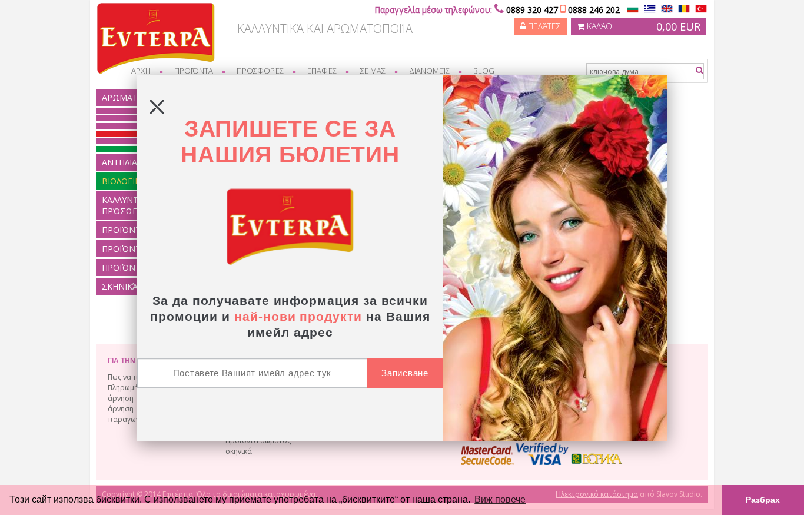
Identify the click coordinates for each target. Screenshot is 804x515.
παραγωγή (126, 419)
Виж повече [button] (500, 499)
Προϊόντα (193, 70)
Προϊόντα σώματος (258, 441)
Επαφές (322, 70)
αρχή (141, 70)
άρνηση (121, 398)
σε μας (373, 70)
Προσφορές (260, 70)
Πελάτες (543, 26)
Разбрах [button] (763, 499)
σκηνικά (238, 451)
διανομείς (429, 70)
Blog (483, 70)
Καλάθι (642, 26)
